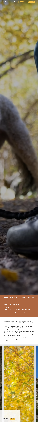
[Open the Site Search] (8, 2)
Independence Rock (28, 331)
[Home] (24, 3)
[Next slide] (36, 297)
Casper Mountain (14, 320)
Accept (12, 418)
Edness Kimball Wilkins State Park (17, 326)
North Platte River (26, 327)
